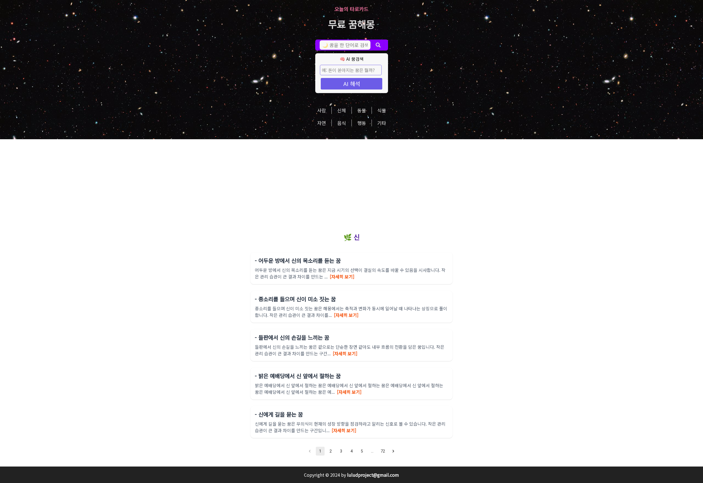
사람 (321, 110)
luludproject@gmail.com (373, 474)
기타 (381, 122)
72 (383, 451)
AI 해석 (351, 84)
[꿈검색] (378, 45)
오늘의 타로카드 (351, 8)
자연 (321, 122)
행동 (361, 122)
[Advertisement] (351, 180)
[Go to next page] (393, 451)
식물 (381, 110)
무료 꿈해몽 (351, 24)
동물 (361, 110)
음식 (341, 122)
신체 (341, 110)
